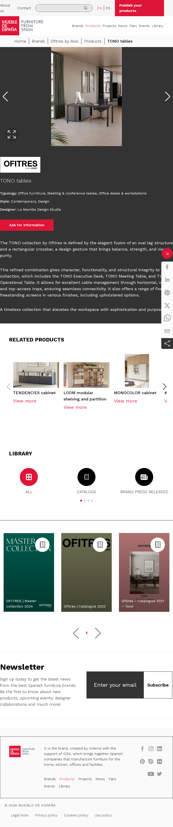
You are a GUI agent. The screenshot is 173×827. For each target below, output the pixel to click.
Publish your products (130, 8)
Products (93, 26)
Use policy (103, 815)
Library (157, 26)
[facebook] (167, 267)
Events (144, 26)
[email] (167, 331)
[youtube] (151, 774)
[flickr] (159, 761)
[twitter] (167, 305)
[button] (165, 386)
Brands (78, 26)
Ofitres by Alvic (65, 41)
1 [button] (86, 632)
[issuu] (151, 761)
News (122, 26)
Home (20, 41)
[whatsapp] (167, 318)
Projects (109, 26)
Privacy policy (46, 815)
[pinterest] (167, 292)
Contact (24, 8)
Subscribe (158, 685)
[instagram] (151, 748)
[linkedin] (167, 279)
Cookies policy (76, 815)
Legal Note (20, 815)
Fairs (133, 26)
